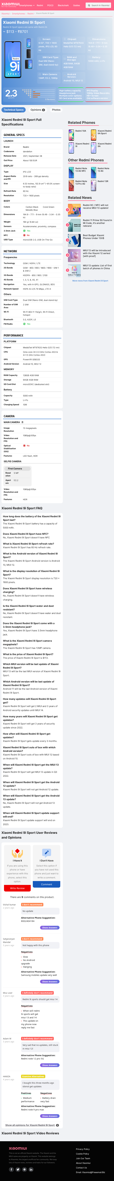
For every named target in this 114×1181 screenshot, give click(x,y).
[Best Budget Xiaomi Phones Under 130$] (90, 240)
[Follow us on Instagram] (24, 1169)
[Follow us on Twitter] (17, 1169)
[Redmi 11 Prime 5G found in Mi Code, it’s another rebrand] (90, 225)
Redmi (26, 147)
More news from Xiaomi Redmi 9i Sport (90, 280)
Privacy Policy (83, 1149)
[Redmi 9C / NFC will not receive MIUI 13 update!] (90, 210)
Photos (56, 109)
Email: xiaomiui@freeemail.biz (90, 1172)
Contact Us (81, 1167)
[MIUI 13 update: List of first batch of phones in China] (90, 270)
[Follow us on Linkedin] (31, 1169)
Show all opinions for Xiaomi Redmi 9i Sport (31, 1125)
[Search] (89, 5)
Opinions (37, 109)
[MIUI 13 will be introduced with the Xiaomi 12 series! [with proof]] (90, 255)
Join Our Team (83, 1158)
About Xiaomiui (83, 1163)
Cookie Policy (82, 1153)
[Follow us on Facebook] (11, 1169)
